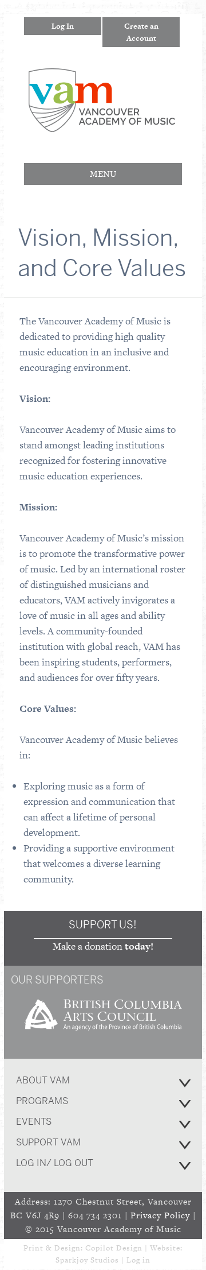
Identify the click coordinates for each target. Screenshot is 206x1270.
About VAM (43, 1080)
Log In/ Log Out (54, 1163)
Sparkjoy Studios (87, 1259)
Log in (138, 1259)
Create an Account (141, 32)
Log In (63, 26)
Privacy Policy (160, 1215)
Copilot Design (113, 1247)
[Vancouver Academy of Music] (102, 124)
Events (34, 1122)
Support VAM (48, 1142)
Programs (42, 1101)
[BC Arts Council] (103, 1034)
